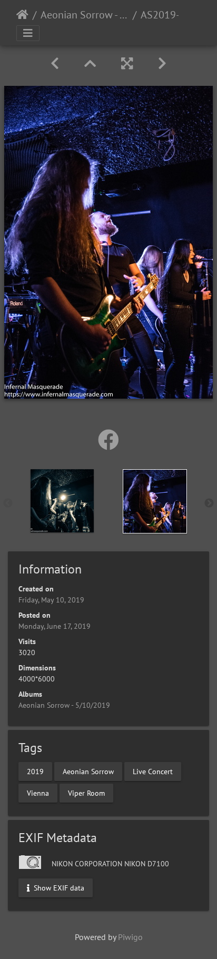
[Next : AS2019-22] (162, 63)
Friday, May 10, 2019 (51, 600)
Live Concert (153, 771)
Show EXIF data (58, 887)
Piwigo (130, 937)
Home (22, 15)
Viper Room (86, 792)
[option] (62, 500)
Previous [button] (8, 503)
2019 (35, 771)
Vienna (38, 792)
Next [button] (209, 503)
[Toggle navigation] (28, 33)
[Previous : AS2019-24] (55, 63)
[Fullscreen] (126, 63)
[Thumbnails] (90, 63)
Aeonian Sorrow (88, 771)
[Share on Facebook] (108, 439)
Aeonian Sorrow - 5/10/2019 (85, 15)
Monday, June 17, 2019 (54, 626)
